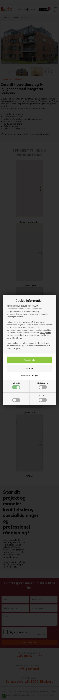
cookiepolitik (45, 332)
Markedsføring (42, 383)
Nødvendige (16, 383)
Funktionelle (16, 396)
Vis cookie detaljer (29, 375)
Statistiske (43, 396)
